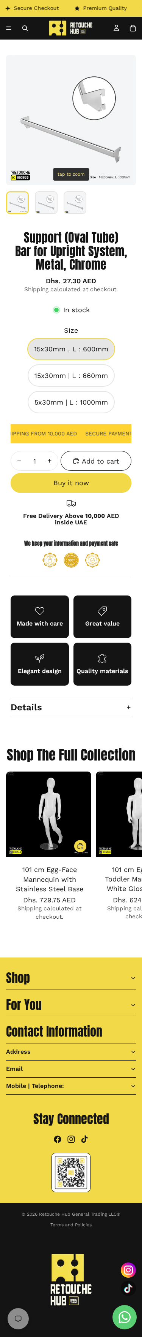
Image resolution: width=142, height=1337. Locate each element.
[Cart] (133, 28)
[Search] (25, 28)
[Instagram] (71, 1138)
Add (86, 846)
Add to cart (100, 461)
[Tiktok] (84, 1138)
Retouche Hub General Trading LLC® (79, 1214)
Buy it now (71, 483)
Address (18, 1051)
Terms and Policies (71, 1224)
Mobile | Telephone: (35, 1085)
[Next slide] (127, 854)
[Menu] (8, 28)
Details (26, 707)
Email (14, 1068)
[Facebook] (57, 1138)
